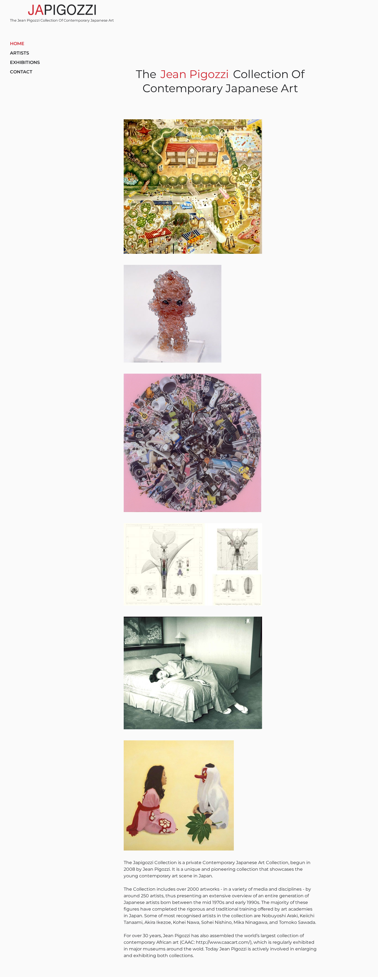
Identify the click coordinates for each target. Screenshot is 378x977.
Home (17, 43)
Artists (19, 53)
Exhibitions (25, 62)
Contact (21, 71)
